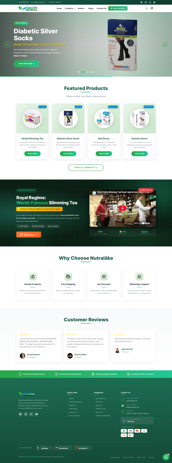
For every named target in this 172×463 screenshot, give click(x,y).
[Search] (147, 8)
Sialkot (78, 357)
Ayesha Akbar (80, 354)
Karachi (126, 352)
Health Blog (73, 409)
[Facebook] (141, 2)
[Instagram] (145, 2)
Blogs (90, 8)
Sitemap (151, 457)
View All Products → (86, 167)
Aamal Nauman (33, 354)
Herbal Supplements (103, 416)
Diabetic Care (101, 409)
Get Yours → (25, 60)
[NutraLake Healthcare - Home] (28, 8)
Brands (81, 8)
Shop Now (32, 154)
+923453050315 (23, 2)
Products (69, 8)
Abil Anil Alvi (127, 349)
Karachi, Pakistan (55, 2)
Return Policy (141, 457)
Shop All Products (75, 402)
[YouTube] (154, 2)
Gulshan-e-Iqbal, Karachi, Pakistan (137, 413)
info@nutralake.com (39, 2)
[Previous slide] (7, 44)
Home (59, 8)
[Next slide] (165, 44)
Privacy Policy (115, 457)
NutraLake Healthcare (31, 457)
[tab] (78, 72)
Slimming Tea (101, 398)
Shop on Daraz (119, 8)
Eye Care (99, 405)
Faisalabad (32, 357)
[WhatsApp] (150, 2)
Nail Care (99, 402)
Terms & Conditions (128, 457)
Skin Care (99, 412)
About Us (72, 405)
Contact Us (101, 8)
